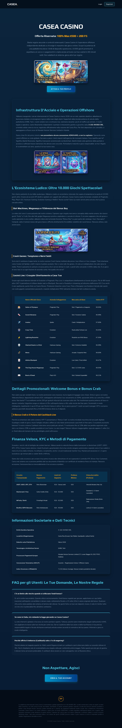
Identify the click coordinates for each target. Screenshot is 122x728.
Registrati (109, 4)
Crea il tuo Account (61, 678)
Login (100, 4)
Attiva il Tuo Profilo (61, 89)
